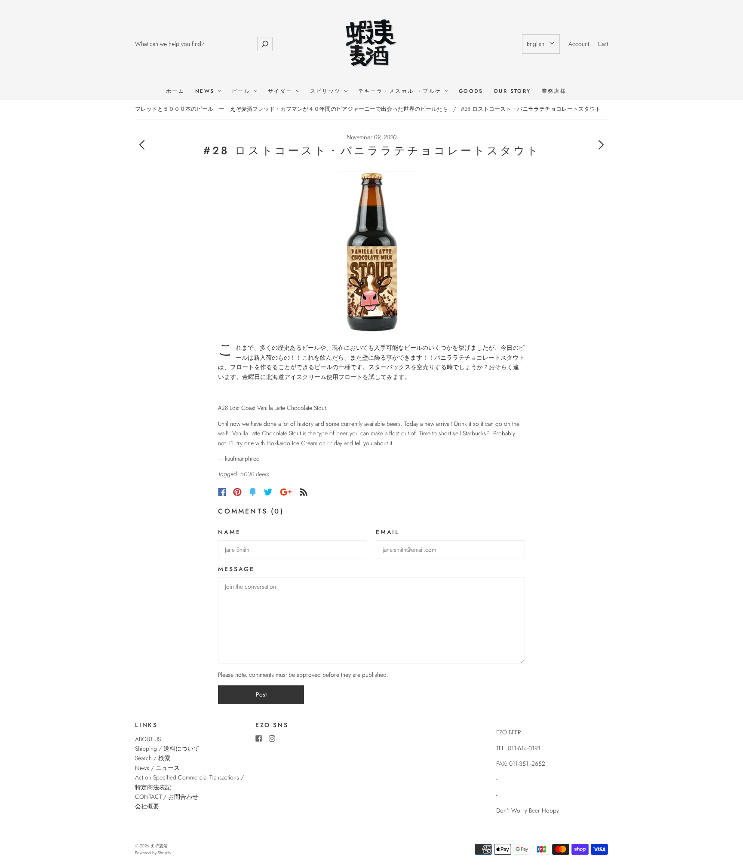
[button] (541, 43)
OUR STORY (512, 91)
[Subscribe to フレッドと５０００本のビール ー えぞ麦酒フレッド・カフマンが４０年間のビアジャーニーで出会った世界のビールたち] (303, 492)
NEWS (206, 91)
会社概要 (147, 806)
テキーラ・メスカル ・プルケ (401, 91)
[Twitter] (268, 492)
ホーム (175, 91)
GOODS (471, 91)
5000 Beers (254, 474)
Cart (603, 44)
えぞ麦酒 (159, 846)
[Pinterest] (237, 492)
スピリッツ (327, 91)
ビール (242, 91)
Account (578, 44)
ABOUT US (148, 739)
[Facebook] (222, 492)
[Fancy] (253, 492)
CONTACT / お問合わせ (166, 796)
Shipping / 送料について (170, 748)
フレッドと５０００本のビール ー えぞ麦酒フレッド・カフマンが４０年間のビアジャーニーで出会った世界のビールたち (291, 109)
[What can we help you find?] (196, 44)
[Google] (286, 492)
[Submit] (265, 44)
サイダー (281, 91)
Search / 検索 (152, 758)
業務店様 (554, 91)
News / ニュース (157, 768)
